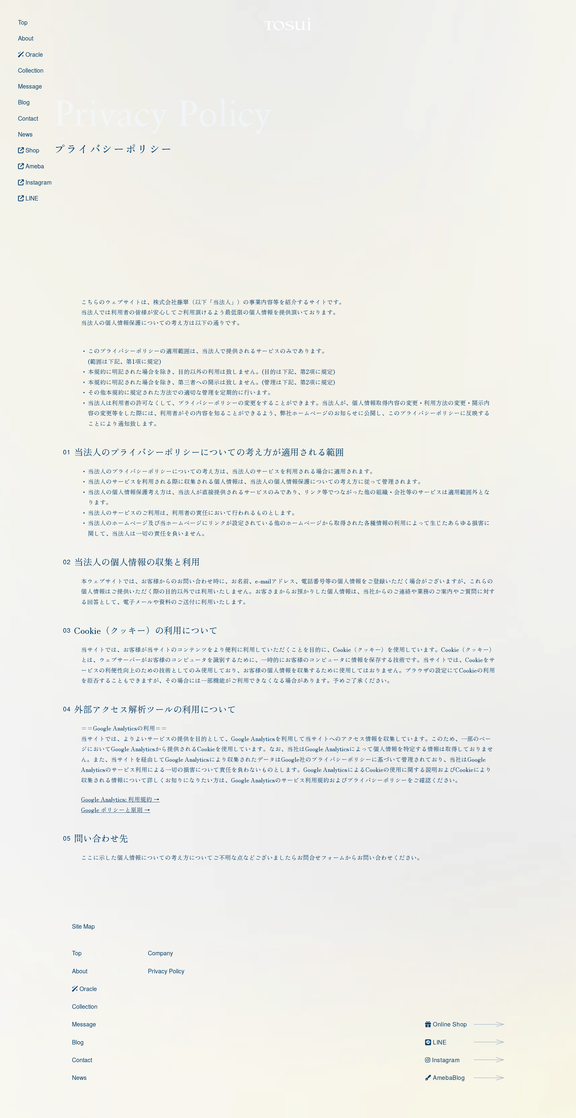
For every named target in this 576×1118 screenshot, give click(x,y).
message (84, 1024)
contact (82, 1060)
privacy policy (166, 971)
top (77, 953)
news (79, 1077)
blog (78, 1042)
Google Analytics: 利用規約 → (120, 799)
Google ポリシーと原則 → (115, 809)
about (79, 971)
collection (85, 1006)
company (160, 953)
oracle (87, 988)
